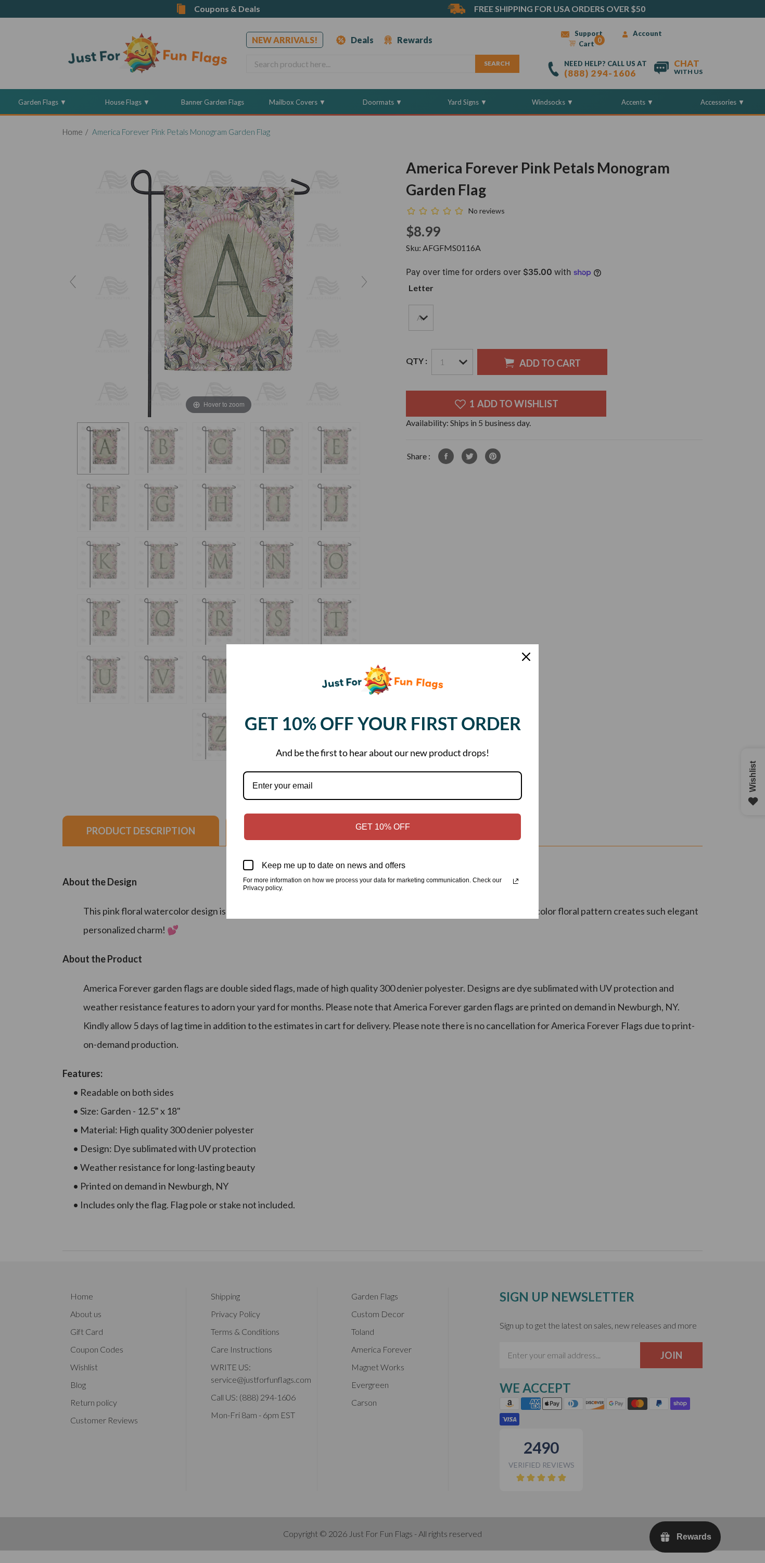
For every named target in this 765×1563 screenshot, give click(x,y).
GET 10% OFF (382, 826)
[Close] (526, 656)
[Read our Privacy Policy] (515, 881)
